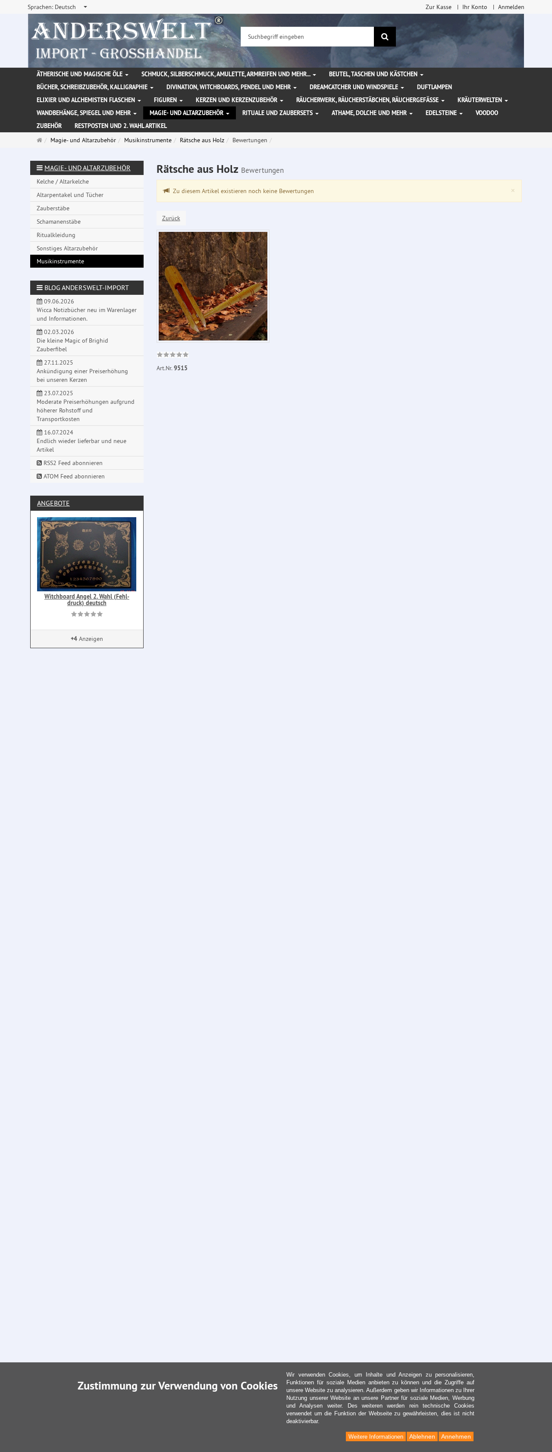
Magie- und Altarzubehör (187, 113)
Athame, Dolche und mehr (370, 113)
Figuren (166, 100)
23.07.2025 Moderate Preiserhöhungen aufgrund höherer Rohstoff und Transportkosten (86, 406)
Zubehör (49, 126)
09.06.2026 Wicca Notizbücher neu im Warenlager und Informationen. (87, 309)
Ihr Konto (474, 7)
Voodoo (487, 113)
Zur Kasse (439, 7)
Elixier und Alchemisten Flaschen (87, 100)
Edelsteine (442, 113)
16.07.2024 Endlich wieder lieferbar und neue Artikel (81, 440)
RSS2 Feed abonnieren (72, 463)
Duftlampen (434, 87)
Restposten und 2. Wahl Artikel (121, 126)
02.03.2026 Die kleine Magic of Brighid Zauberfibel (72, 340)
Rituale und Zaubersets (278, 113)
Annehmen (456, 1436)
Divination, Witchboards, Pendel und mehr (229, 87)
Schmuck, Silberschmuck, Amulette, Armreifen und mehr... (226, 74)
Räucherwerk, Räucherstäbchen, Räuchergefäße (368, 100)
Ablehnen (422, 1436)
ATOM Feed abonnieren (73, 476)
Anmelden (511, 7)
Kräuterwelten (481, 100)
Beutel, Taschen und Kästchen (374, 74)
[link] (173, 355)
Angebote (53, 503)
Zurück (171, 218)
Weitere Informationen (375, 1436)
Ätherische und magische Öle (80, 74)
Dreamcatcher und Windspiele (355, 87)
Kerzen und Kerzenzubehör (237, 100)
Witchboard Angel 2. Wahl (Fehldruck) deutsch (86, 600)
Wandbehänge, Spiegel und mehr (84, 113)
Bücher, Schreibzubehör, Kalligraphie (93, 87)
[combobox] (58, 7)
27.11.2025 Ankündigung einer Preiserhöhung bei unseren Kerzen (82, 371)
